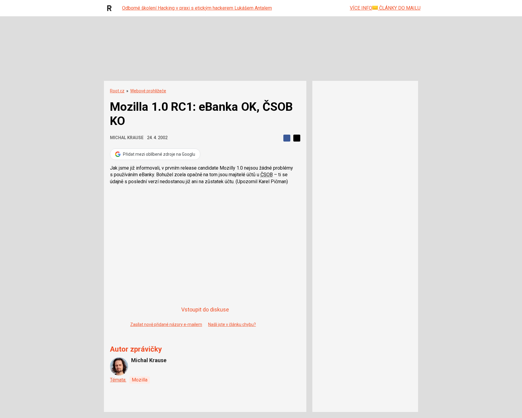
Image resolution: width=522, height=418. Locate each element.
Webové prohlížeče (148, 90)
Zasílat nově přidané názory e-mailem (166, 324)
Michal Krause (126, 137)
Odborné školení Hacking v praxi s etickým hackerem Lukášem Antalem (197, 8)
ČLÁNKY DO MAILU (399, 8)
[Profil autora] (119, 366)
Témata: (118, 380)
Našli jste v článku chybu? (232, 324)
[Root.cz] (111, 8)
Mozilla (139, 380)
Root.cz (117, 90)
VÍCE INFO (361, 8)
